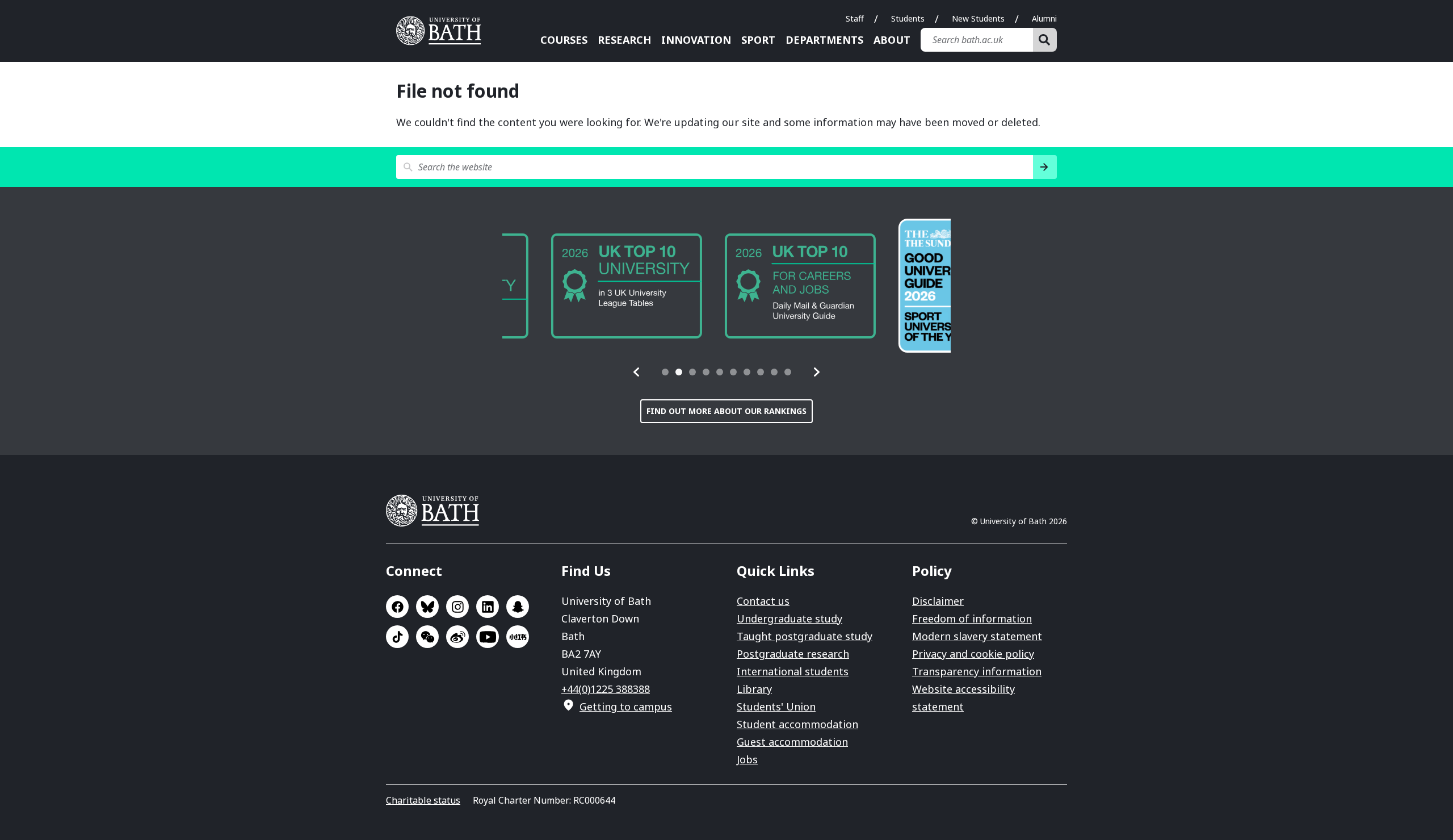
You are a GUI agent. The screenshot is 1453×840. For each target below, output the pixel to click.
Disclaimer (938, 601)
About (892, 40)
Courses (563, 40)
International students (793, 671)
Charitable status (423, 800)
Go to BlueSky (427, 606)
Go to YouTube (487, 636)
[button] (636, 372)
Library (754, 689)
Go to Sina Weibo (457, 636)
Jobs (747, 759)
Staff (855, 18)
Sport (758, 40)
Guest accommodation (792, 742)
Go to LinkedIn (487, 606)
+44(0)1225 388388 (605, 689)
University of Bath (442, 31)
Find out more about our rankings (726, 411)
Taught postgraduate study (804, 636)
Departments (824, 40)
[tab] (665, 372)
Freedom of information (972, 618)
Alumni (1044, 18)
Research (624, 40)
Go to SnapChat (517, 606)
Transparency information (977, 671)
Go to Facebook (397, 606)
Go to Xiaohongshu (517, 636)
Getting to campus (625, 706)
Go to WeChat (427, 636)
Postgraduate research (793, 654)
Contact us (763, 601)
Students (908, 18)
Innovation (696, 40)
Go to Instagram (457, 606)
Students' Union (776, 706)
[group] (577, 285)
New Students (978, 18)
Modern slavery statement (977, 636)
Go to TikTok (397, 636)
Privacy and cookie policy (973, 654)
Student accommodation (797, 724)
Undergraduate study (789, 618)
